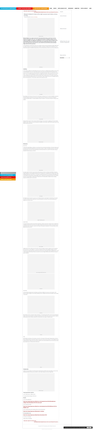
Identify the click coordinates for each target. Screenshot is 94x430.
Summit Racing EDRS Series (24, 8)
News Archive (62, 56)
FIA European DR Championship (8, 8)
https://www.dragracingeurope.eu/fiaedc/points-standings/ (33, 411)
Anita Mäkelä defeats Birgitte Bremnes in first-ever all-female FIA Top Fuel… (46, 12)
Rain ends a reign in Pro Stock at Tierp (30, 420)
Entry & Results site (62, 8)
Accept (89, 427)
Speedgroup (70, 8)
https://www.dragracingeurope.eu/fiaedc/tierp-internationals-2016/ (35, 414)
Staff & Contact (84, 8)
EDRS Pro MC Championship (40, 8)
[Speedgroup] (8, 173)
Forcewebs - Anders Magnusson (48, 429)
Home (51, 8)
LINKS (90, 8)
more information (83, 427)
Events (54, 8)
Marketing (77, 8)
